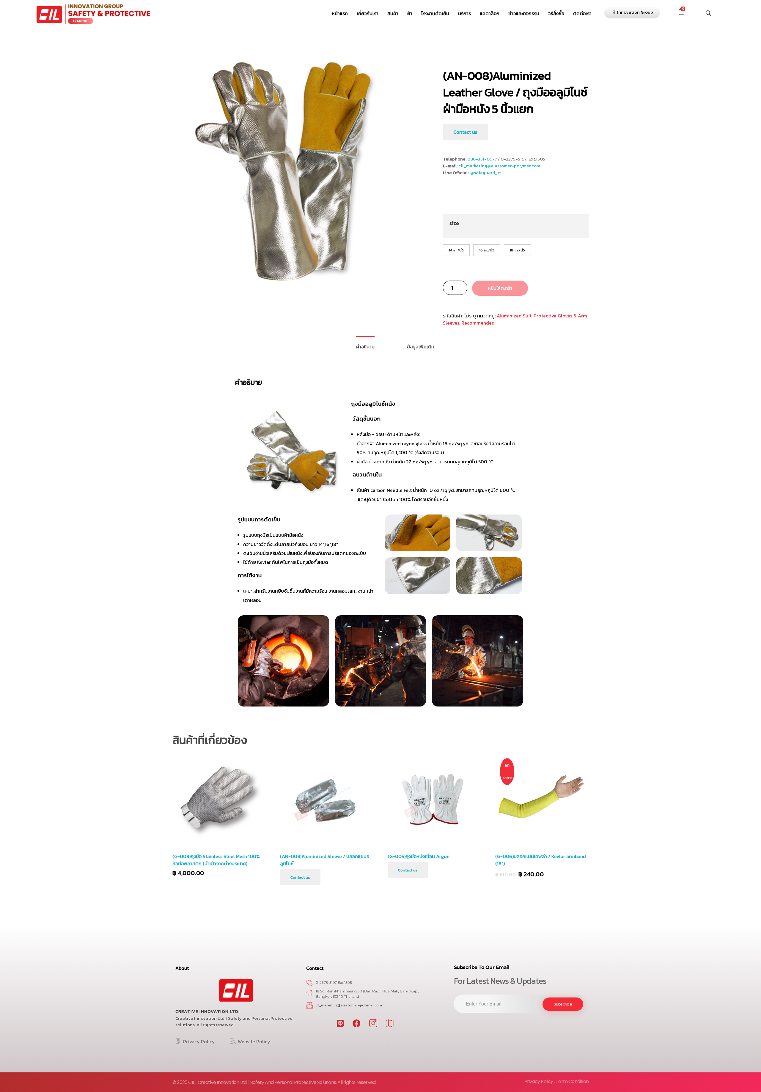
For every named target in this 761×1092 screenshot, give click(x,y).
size (454, 223)
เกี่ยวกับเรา (367, 13)
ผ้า (409, 13)
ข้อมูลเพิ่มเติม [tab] (420, 346)
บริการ (464, 13)
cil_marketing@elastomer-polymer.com (499, 165)
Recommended (478, 322)
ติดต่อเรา (582, 13)
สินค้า (392, 13)
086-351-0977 (482, 158)
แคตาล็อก (489, 13)
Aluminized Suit (514, 315)
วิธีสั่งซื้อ (556, 13)
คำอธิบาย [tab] (365, 346)
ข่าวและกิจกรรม (523, 13)
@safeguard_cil (486, 172)
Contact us (465, 132)
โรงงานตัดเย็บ (435, 13)
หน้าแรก (340, 13)
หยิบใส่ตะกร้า (500, 288)
